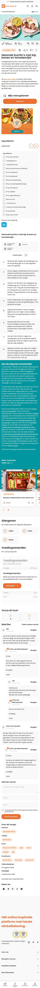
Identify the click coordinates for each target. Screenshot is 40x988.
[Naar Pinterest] (33, 942)
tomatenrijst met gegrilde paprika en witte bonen (19, 434)
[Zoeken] (28, 6)
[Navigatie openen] (37, 6)
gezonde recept (10, 79)
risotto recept (13, 446)
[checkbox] (25, 255)
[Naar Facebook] (38, 942)
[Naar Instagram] (29, 942)
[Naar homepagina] (8, 6)
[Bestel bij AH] (4, 224)
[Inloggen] (32, 6)
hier (7, 86)
